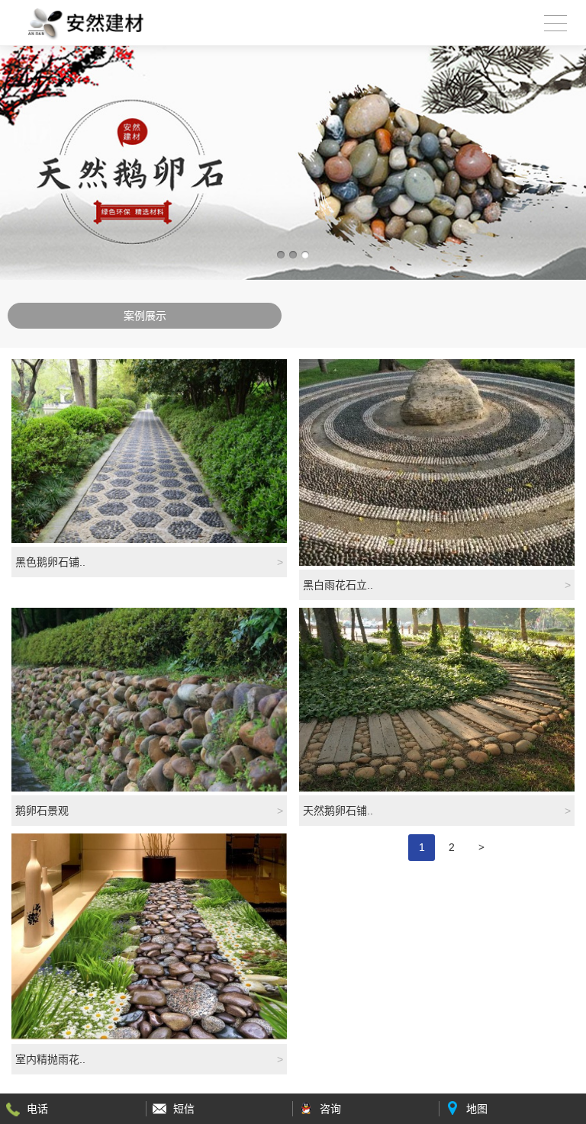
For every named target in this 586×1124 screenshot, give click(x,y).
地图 (477, 1109)
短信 (184, 1109)
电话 (37, 1109)
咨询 (330, 1109)
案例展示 (145, 316)
